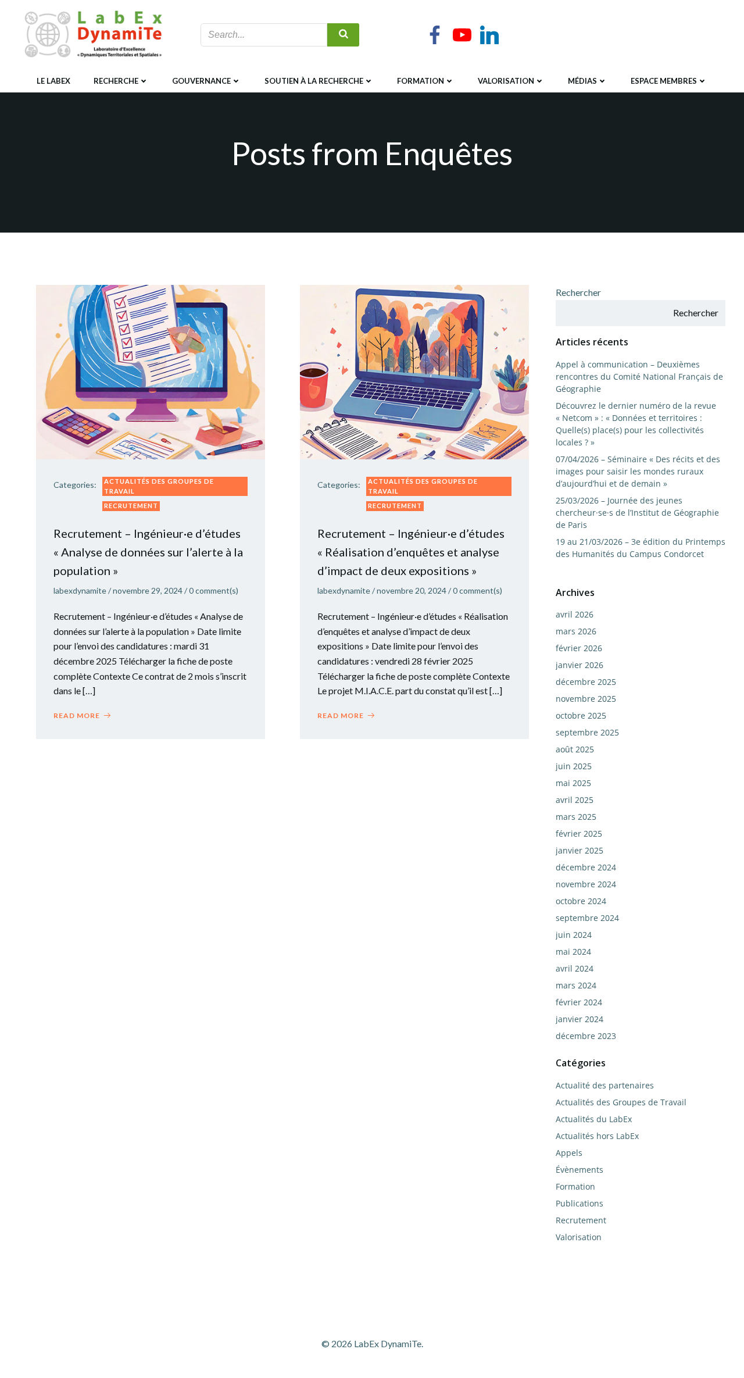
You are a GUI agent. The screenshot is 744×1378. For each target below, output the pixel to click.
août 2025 (575, 749)
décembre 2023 (586, 1035)
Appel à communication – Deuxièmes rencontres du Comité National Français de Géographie (639, 376)
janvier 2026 (579, 664)
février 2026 (579, 648)
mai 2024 (573, 951)
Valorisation (506, 80)
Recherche (116, 80)
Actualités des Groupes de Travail (159, 486)
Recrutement (131, 505)
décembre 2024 (586, 867)
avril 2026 (574, 614)
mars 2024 (576, 985)
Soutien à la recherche (313, 80)
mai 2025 (573, 782)
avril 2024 (574, 968)
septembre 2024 (587, 917)
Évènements (579, 1169)
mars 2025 (576, 816)
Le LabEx (53, 80)
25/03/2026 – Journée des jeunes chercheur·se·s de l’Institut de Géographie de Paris (637, 512)
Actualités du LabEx (594, 1118)
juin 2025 (574, 766)
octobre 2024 (581, 900)
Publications (579, 1203)
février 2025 (579, 833)
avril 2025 (574, 799)
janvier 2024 (579, 1018)
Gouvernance (201, 80)
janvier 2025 (579, 850)
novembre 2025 (586, 698)
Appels (569, 1152)
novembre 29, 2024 (148, 590)
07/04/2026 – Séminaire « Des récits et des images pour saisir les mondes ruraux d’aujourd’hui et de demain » (638, 471)
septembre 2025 (587, 732)
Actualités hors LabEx (597, 1135)
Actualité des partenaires (605, 1085)
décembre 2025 (586, 681)
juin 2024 (574, 934)
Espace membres (664, 80)
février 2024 (579, 1002)
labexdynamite (79, 590)
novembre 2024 (586, 884)
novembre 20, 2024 (411, 590)
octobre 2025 (581, 715)
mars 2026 (576, 631)
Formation (420, 80)
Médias (582, 80)
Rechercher (578, 292)
